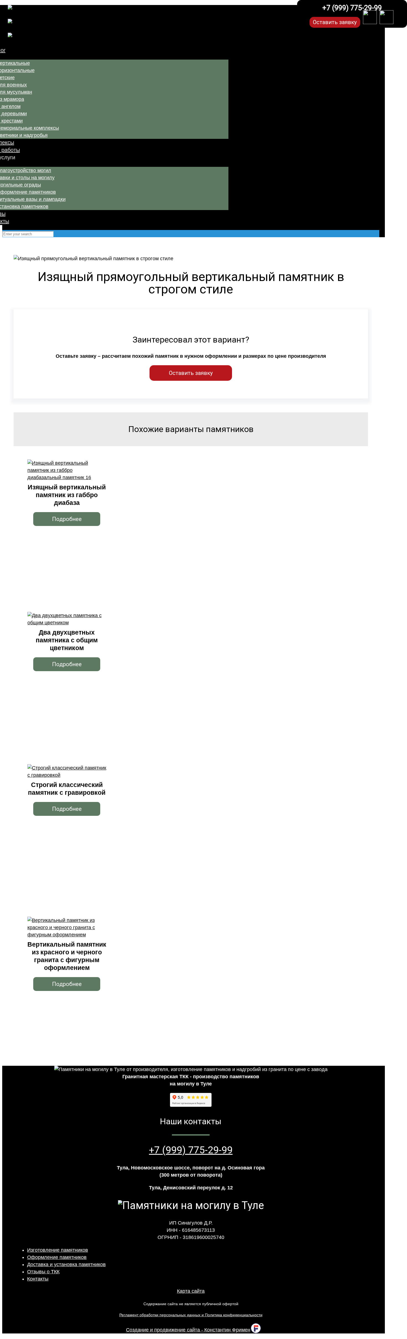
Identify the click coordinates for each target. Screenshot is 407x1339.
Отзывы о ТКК (43, 1271)
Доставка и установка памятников (66, 1264)
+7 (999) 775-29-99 (352, 8)
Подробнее (67, 519)
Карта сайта (191, 1291)
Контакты (37, 1279)
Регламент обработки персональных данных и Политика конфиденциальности (190, 1315)
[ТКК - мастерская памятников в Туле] (144, 26)
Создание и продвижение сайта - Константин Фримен (188, 1330)
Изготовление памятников (57, 1250)
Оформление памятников (57, 1257)
